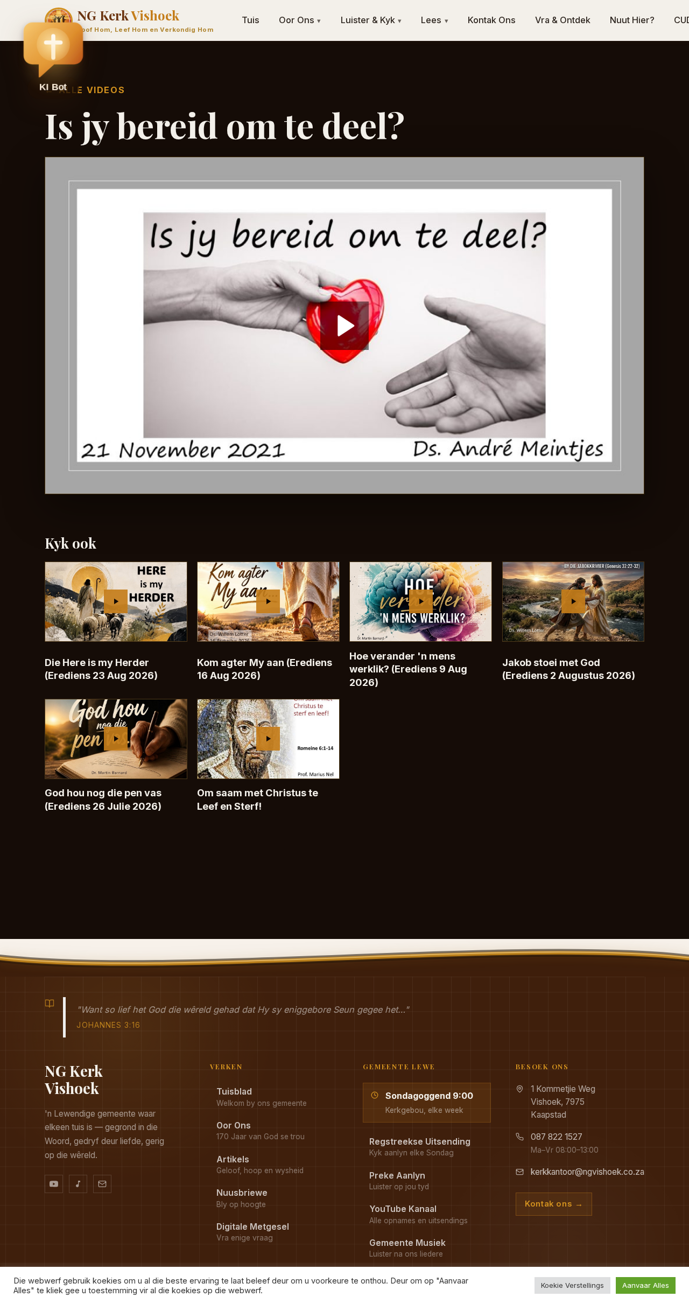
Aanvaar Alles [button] (645, 1285)
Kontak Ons (492, 20)
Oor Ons (300, 20)
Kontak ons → (554, 1204)
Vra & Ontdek (562, 20)
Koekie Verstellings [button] (572, 1285)
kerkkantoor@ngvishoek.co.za (587, 1172)
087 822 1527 (556, 1137)
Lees (434, 20)
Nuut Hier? (632, 20)
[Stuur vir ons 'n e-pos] (102, 1184)
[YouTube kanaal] (54, 1184)
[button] (53, 59)
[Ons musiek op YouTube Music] (78, 1184)
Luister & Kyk (371, 20)
